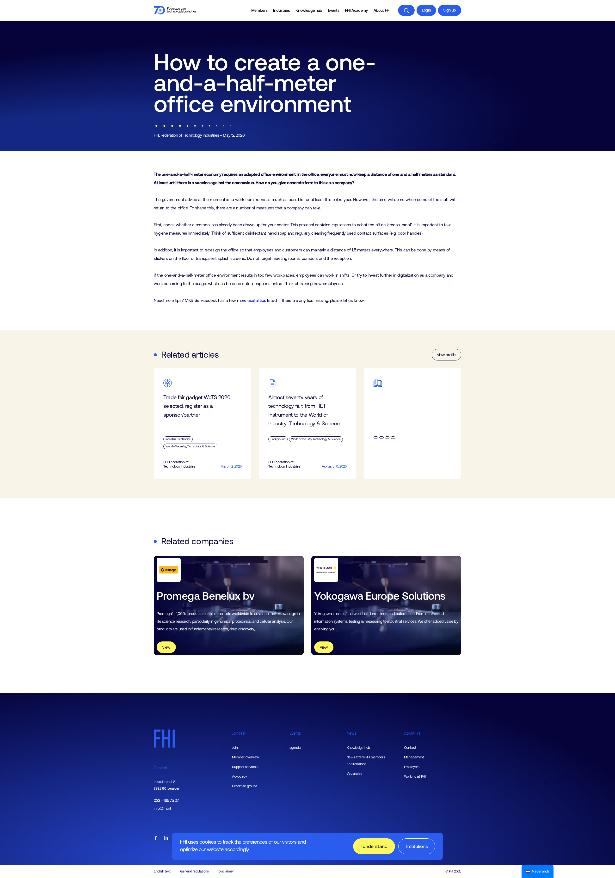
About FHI (382, 10)
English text (162, 871)
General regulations (194, 871)
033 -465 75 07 (166, 801)
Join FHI (238, 733)
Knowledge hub (308, 10)
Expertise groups (244, 786)
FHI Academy (356, 10)
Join (235, 748)
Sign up (449, 10)
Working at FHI (415, 776)
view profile (446, 355)
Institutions (417, 846)
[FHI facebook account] (156, 838)
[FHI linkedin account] (166, 838)
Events (333, 10)
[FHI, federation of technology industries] (175, 10)
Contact (160, 768)
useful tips (256, 300)
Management (414, 757)
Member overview (245, 757)
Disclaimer (226, 871)
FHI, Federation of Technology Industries (186, 135)
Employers (412, 767)
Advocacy (239, 776)
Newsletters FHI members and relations (366, 760)
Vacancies (354, 773)
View (166, 647)
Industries (281, 10)
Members (259, 10)
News (351, 733)
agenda (295, 748)
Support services (245, 767)
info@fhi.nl (162, 808)
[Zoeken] (406, 10)
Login (426, 10)
